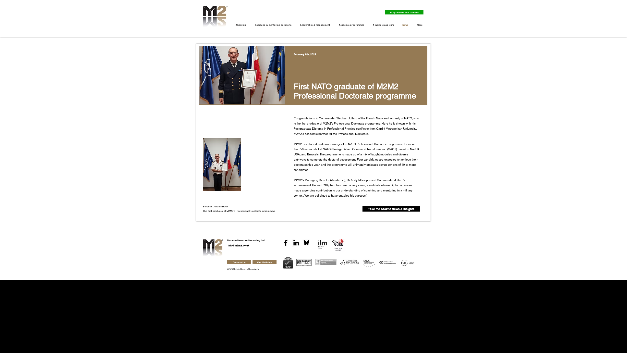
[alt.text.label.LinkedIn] (296, 243)
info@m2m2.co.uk (238, 245)
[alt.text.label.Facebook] (286, 243)
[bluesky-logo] (306, 243)
